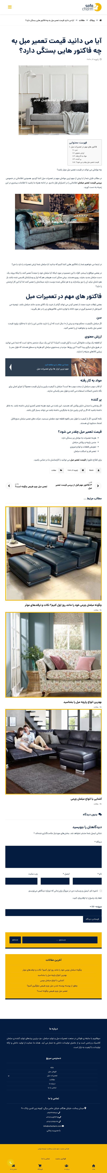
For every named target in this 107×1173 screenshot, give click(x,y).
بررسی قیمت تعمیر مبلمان (90, 183)
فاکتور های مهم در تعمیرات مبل (84, 147)
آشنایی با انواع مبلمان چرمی (52, 980)
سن (76, 150)
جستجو (15, 939)
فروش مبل (52, 1071)
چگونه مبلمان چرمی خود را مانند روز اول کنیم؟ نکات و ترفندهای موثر (52, 970)
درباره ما (52, 1083)
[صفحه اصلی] (100, 20)
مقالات (53, 470)
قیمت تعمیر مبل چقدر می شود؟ (87, 162)
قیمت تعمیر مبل (78, 460)
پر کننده (78, 159)
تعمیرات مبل (52, 1075)
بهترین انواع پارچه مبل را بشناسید (52, 975)
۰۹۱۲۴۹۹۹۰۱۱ (52, 1113)
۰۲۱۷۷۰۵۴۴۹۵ (52, 1117)
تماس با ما (52, 1087)
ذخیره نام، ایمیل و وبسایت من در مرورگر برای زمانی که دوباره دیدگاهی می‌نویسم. (63, 891)
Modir (91, 470)
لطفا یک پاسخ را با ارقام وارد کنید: (87, 898)
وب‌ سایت (33, 874)
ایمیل (66, 874)
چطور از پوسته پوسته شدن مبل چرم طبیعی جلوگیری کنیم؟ (52, 986)
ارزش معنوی (79, 153)
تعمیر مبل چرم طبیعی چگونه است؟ (52, 991)
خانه (52, 1067)
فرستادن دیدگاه (92, 919)
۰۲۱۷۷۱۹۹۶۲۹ (52, 1121)
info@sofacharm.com (52, 1126)
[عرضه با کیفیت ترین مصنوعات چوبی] (92, 7)
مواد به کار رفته (81, 156)
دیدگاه (98, 842)
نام (100, 874)
